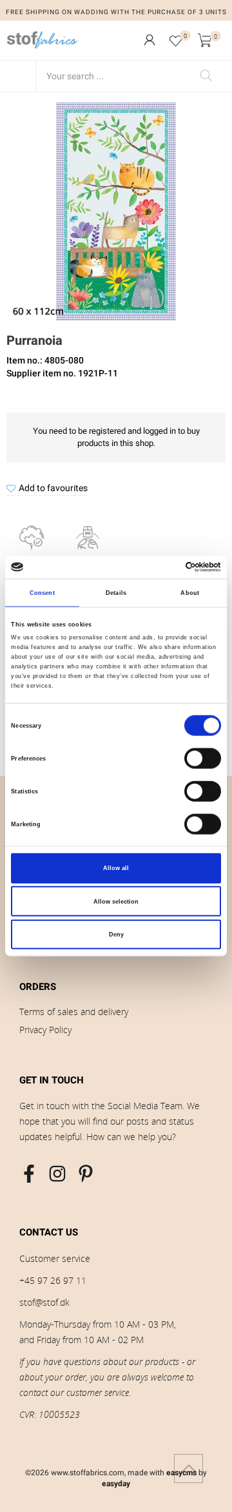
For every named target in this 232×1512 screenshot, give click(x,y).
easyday (116, 1483)
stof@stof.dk (44, 1302)
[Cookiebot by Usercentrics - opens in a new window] (166, 567)
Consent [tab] (42, 593)
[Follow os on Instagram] (57, 1174)
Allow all (116, 868)
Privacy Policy (45, 1029)
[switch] (202, 758)
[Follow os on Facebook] (29, 1174)
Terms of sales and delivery (73, 1011)
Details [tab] (116, 593)
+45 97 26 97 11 (52, 1280)
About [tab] (189, 593)
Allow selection (116, 901)
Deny (116, 934)
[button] (149, 39)
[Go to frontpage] (42, 40)
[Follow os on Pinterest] (86, 1174)
